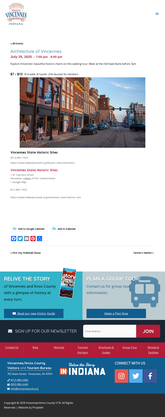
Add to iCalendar (67, 228)
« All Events (16, 43)
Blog (35, 347)
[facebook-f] (150, 376)
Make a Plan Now (116, 313)
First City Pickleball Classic (25, 252)
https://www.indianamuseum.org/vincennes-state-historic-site (45, 197)
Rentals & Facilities (153, 350)
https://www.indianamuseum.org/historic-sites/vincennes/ (42, 162)
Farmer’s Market (143, 252)
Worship (59, 347)
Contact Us (12, 347)
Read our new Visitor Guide (35, 313)
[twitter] (136, 376)
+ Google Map (18, 182)
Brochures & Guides (106, 350)
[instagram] (122, 376)
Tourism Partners (82, 350)
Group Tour (129, 347)
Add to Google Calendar (31, 228)
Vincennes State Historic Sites (34, 152)
